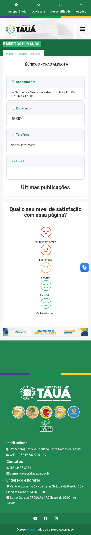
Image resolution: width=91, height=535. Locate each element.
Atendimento (25, 82)
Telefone (22, 135)
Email (19, 161)
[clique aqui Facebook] (45, 518)
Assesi (30, 529)
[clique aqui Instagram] (55, 518)
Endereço (23, 108)
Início (9, 53)
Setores (22, 53)
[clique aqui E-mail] (35, 518)
